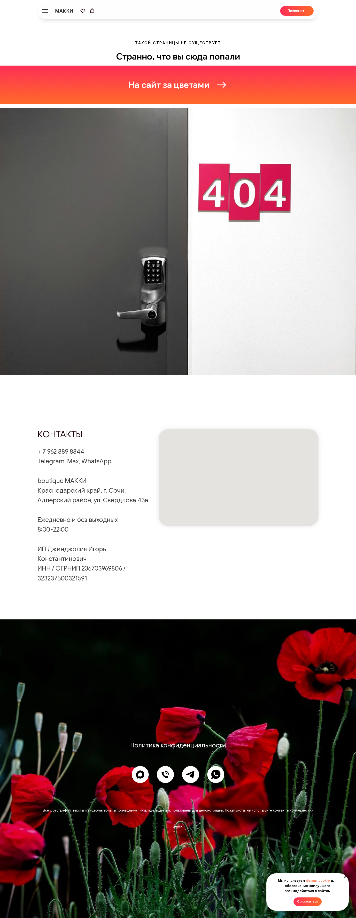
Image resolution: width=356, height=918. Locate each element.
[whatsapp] (215, 774)
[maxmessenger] (140, 774)
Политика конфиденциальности (178, 745)
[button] (82, 10)
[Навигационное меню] (45, 11)
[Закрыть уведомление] (345, 876)
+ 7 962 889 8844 (61, 451)
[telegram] (190, 774)
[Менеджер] (165, 774)
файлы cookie (318, 880)
